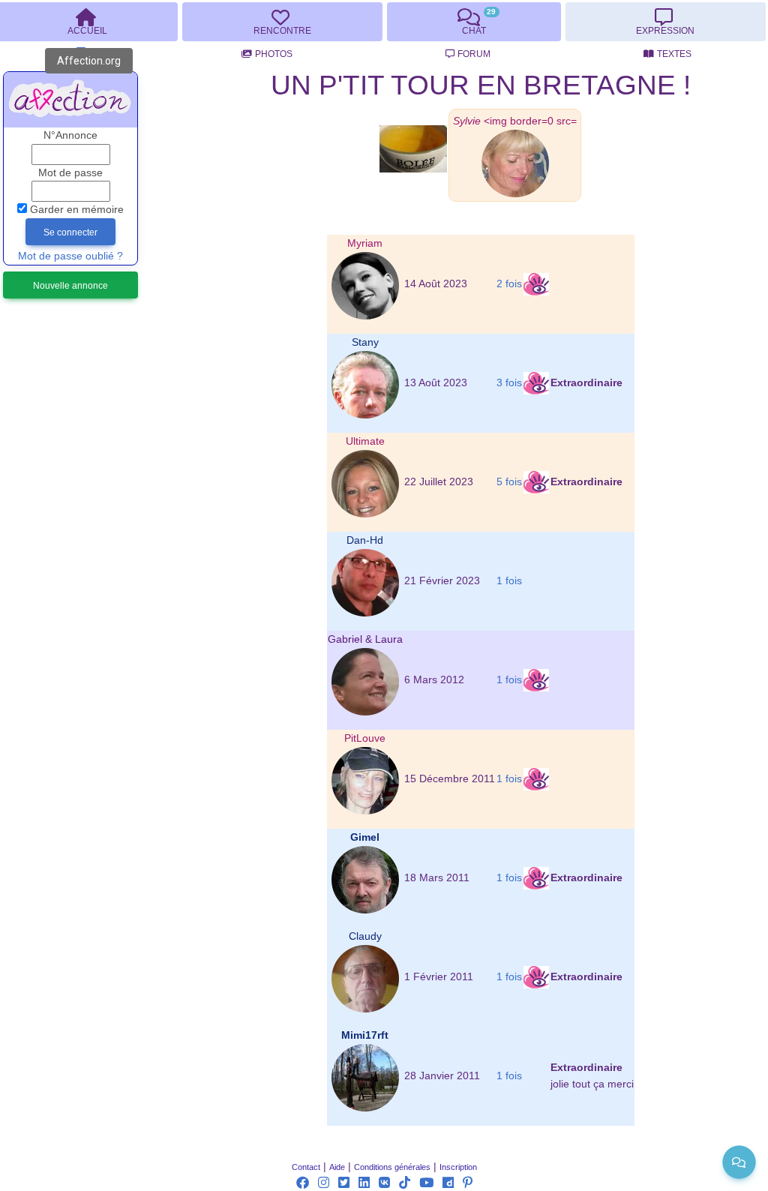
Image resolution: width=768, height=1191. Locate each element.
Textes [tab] (674, 54)
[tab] (282, 21)
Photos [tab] (273, 54)
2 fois (509, 284)
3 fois (509, 382)
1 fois (509, 580)
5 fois (509, 482)
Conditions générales (392, 1167)
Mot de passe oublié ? (70, 256)
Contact (306, 1167)
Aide (337, 1167)
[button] (515, 121)
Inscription (458, 1167)
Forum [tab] (474, 54)
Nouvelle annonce (70, 285)
